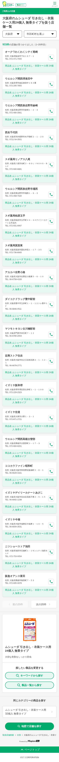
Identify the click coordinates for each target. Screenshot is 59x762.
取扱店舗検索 (8, 735)
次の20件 (41, 604)
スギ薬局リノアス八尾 (17, 159)
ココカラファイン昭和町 (19, 465)
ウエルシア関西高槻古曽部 (20, 439)
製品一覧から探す (32, 685)
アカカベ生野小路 (15, 272)
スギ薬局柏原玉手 (15, 215)
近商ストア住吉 (14, 355)
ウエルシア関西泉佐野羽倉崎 (21, 105)
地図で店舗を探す (31, 726)
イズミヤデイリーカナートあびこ (24, 492)
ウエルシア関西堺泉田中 (19, 78)
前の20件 (18, 604)
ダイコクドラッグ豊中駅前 (20, 299)
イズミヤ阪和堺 (14, 385)
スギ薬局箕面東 (14, 245)
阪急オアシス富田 (15, 576)
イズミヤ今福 (12, 519)
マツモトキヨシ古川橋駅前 (20, 328)
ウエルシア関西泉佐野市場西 (21, 188)
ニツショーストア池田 (17, 546)
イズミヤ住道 (12, 412)
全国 (19, 735)
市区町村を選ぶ (35, 34)
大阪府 (9, 34)
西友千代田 (11, 132)
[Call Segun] (51, 57)
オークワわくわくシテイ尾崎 (21, 51)
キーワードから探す (31, 675)
